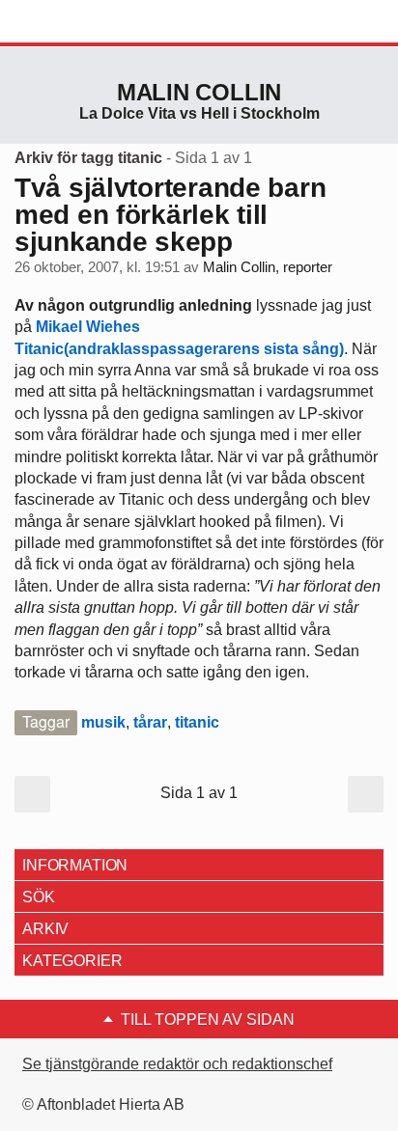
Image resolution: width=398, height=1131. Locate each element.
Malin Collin (199, 92)
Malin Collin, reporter (267, 267)
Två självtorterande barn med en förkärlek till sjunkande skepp (170, 215)
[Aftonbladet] (86, 22)
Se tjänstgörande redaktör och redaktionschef (177, 1064)
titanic (197, 722)
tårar (150, 722)
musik (103, 722)
